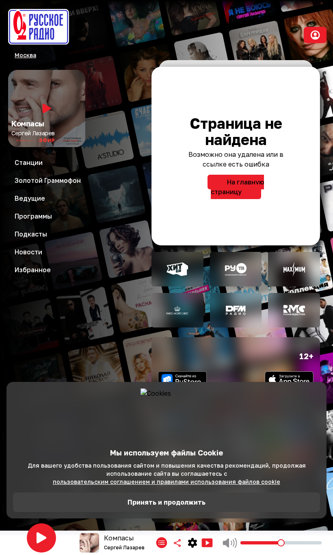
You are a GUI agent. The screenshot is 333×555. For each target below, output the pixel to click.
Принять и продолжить (166, 502)
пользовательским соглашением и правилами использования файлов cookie (166, 481)
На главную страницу (237, 187)
